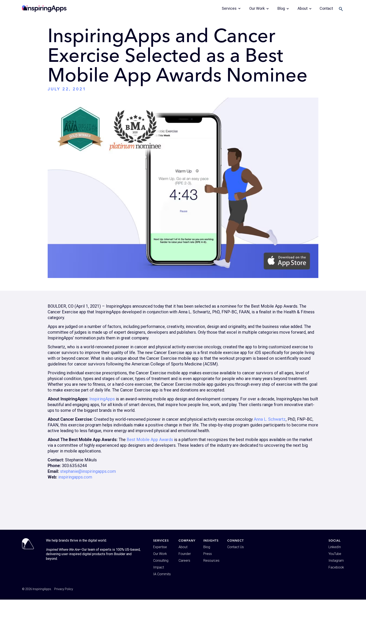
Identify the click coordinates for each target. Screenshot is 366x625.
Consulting (160, 561)
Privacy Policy (63, 589)
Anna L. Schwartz (270, 419)
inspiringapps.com (75, 477)
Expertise (160, 547)
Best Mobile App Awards (150, 439)
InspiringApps (102, 398)
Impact (158, 567)
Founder (185, 554)
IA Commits (162, 574)
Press (207, 554)
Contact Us (235, 547)
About (183, 547)
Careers (184, 561)
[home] (44, 8)
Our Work (160, 554)
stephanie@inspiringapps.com (88, 471)
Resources (211, 561)
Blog (206, 547)
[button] (231, 8)
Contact (326, 8)
